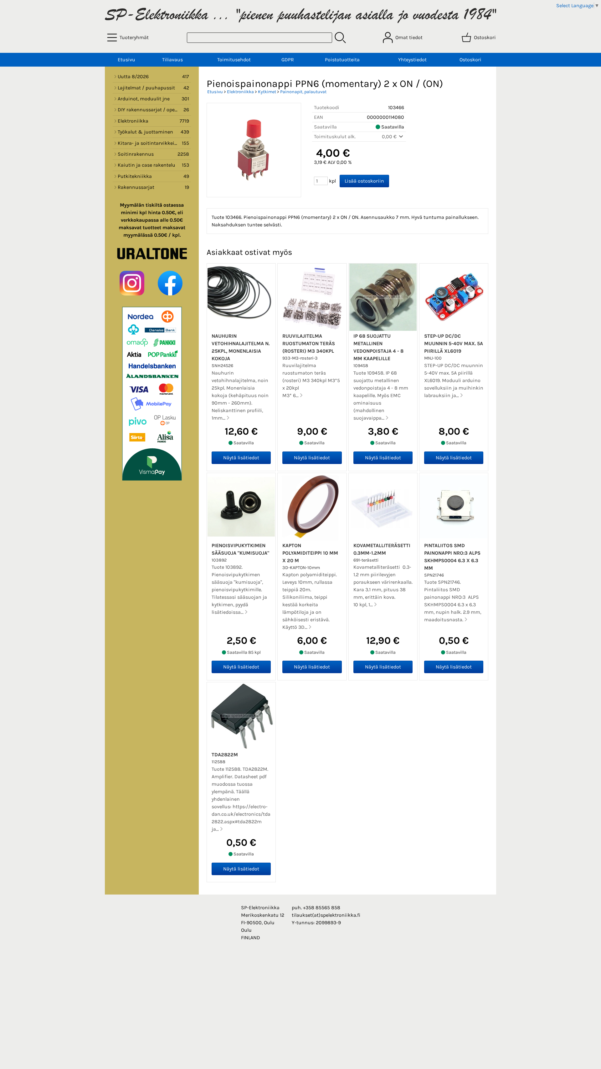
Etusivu (126, 60)
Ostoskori (470, 60)
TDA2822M (225, 755)
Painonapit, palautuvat (303, 91)
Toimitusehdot (234, 60)
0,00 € (390, 136)
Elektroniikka (240, 91)
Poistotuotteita (342, 60)
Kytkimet (267, 91)
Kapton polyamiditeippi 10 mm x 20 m (310, 552)
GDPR (287, 60)
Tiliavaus (172, 60)
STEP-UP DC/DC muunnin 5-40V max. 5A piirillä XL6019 (453, 343)
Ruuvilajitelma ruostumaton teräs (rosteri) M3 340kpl (308, 343)
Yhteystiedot (412, 60)
